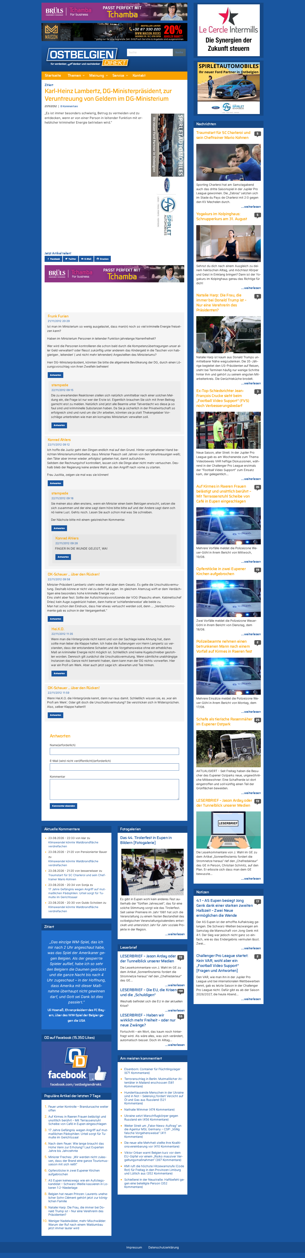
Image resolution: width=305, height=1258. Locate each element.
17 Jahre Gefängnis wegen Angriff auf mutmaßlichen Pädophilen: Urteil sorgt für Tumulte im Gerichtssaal (77, 893)
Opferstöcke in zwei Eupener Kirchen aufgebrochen (74, 1172)
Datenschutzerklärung (163, 1247)
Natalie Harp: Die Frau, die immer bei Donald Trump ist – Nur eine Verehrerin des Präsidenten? (76, 1211)
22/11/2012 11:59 (58, 692)
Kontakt (139, 76)
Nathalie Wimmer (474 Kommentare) (149, 1109)
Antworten (55, 375)
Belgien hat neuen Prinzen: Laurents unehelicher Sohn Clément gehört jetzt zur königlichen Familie (78, 1197)
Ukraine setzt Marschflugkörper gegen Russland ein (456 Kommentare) (151, 1117)
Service (118, 76)
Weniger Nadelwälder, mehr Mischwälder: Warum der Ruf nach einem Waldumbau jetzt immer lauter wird (77, 1224)
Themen (74, 76)
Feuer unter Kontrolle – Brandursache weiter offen (78, 1108)
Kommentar (57, 776)
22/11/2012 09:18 (62, 498)
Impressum (134, 1247)
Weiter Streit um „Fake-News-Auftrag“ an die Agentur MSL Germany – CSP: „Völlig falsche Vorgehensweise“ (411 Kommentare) (152, 1131)
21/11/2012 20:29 (59, 321)
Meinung (96, 76)
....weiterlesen (175, 934)
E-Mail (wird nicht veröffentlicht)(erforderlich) (80, 761)
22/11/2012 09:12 (59, 444)
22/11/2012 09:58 (59, 579)
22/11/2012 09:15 (62, 390)
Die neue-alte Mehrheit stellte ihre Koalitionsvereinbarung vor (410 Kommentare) (152, 1144)
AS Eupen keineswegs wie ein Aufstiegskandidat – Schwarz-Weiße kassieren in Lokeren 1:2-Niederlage (78, 1184)
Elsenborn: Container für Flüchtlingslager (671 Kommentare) (152, 1071)
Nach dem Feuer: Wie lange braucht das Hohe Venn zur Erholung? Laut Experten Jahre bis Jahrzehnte (76, 1147)
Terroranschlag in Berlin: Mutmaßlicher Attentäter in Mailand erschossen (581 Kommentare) (153, 1082)
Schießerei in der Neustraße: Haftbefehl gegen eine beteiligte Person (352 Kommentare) (154, 1183)
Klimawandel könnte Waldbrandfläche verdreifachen (73, 844)
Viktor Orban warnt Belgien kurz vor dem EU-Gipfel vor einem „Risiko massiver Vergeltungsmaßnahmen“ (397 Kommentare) (153, 1156)
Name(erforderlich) (63, 745)
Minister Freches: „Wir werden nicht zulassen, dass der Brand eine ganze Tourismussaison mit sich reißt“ (78, 1160)
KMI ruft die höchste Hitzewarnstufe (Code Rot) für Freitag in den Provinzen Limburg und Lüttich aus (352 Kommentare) (154, 1169)
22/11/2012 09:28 (66, 543)
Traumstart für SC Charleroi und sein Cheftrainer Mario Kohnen (77, 877)
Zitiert (49, 85)
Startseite (53, 76)
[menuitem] (52, 76)
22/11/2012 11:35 (62, 633)
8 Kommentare (69, 106)
